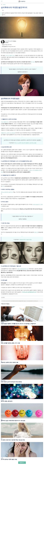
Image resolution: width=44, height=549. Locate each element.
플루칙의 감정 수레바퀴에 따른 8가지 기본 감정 (13, 420)
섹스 (1, 361)
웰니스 (2, 341)
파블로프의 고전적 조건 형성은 (8, 132)
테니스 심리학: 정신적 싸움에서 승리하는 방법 (25, 142)
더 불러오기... (22, 462)
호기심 (4, 4)
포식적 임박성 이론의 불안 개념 (9, 459)
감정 (1, 419)
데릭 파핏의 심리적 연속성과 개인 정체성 (11, 381)
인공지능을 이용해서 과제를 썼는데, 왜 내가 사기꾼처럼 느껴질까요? (18, 323)
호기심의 (33, 61)
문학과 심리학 (3, 380)
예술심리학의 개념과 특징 (26, 239)
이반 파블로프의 (4, 121)
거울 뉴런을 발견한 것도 (22, 268)
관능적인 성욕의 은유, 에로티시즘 (9, 362)
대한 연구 (36, 232)
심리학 (2, 458)
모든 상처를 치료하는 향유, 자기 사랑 (10, 343)
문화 (1, 4)
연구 (3, 186)
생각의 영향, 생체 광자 (6, 401)
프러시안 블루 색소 (10, 55)
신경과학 (2, 322)
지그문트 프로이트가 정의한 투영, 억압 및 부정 (13, 440)
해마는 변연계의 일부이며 (7, 192)
